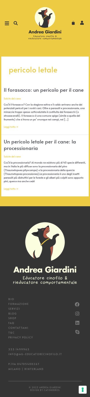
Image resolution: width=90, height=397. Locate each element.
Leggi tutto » (11, 126)
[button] (15, 23)
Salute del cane (12, 98)
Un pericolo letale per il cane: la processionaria (40, 144)
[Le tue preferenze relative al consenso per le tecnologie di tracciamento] (83, 390)
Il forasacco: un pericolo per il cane (44, 89)
